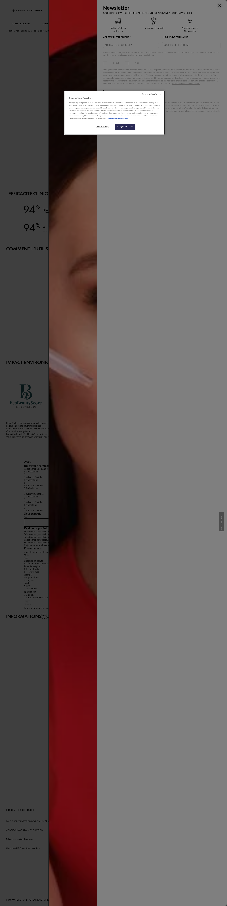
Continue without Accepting (152, 94)
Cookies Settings (102, 126)
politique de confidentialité (118, 118)
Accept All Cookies (125, 127)
